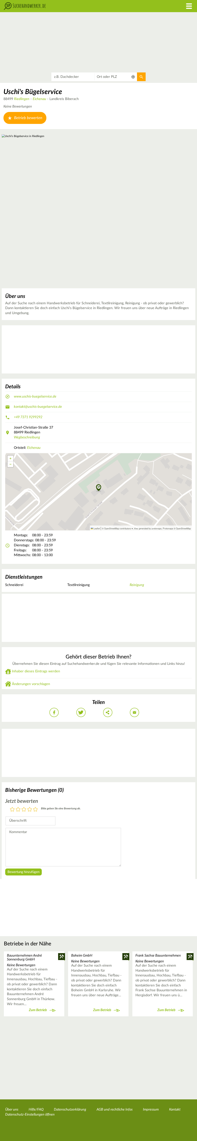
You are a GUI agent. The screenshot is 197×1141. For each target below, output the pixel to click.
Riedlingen (21, 99)
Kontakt (174, 1109)
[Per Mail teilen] (134, 712)
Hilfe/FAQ (36, 1109)
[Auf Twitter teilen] (81, 712)
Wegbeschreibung (27, 437)
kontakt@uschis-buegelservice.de (38, 407)
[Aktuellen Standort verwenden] (133, 77)
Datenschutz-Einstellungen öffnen (30, 1114)
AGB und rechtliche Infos (115, 1109)
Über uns (11, 1109)
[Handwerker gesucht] (74, 6)
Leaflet (96, 528)
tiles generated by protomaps (148, 528)
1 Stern (12, 810)
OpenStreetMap (183, 528)
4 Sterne (30, 810)
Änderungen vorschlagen (31, 684)
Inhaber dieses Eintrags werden (36, 671)
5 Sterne (35, 810)
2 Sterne (18, 810)
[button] (98, 488)
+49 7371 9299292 (28, 417)
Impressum (151, 1109)
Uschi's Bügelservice (32, 91)
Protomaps (168, 528)
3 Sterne (24, 810)
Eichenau (39, 99)
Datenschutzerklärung (70, 1109)
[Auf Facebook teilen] (54, 712)
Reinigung (137, 585)
